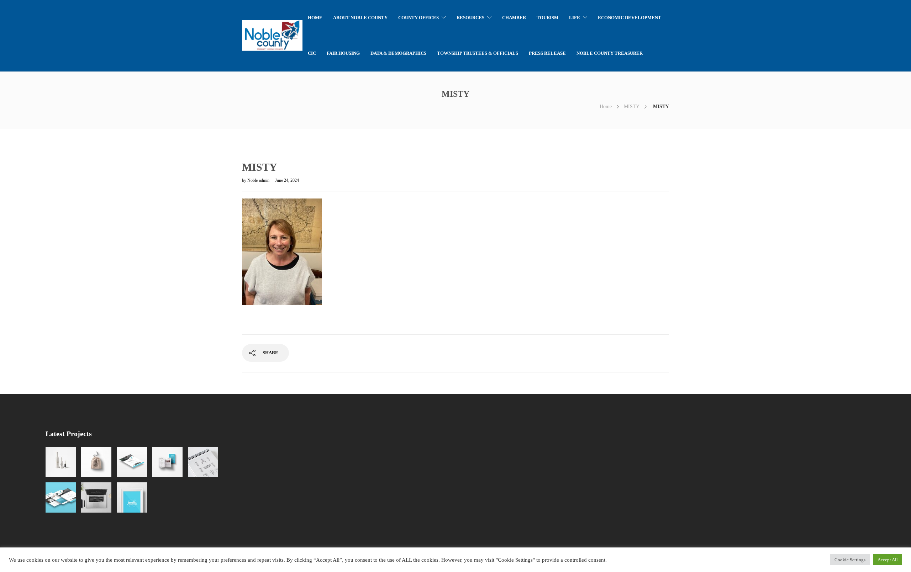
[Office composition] (96, 497)
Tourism (547, 17)
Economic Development (629, 17)
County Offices (418, 17)
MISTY (631, 106)
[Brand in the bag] (96, 462)
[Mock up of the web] (132, 462)
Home (606, 106)
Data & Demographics (398, 53)
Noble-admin (258, 180)
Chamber (514, 17)
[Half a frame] (132, 497)
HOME (315, 17)
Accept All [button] (888, 559)
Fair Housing (343, 53)
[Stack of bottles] (61, 462)
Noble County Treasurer (609, 53)
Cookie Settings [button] (849, 559)
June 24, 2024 (287, 180)
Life (574, 17)
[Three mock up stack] (61, 497)
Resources (470, 17)
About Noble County (360, 17)
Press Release (547, 53)
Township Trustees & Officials (477, 53)
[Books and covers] (167, 462)
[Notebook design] (203, 462)
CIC (312, 53)
